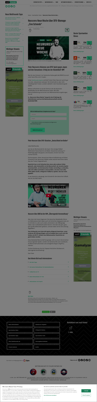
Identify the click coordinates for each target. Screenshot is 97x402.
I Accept (86, 390)
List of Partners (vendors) (50, 395)
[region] (48, 393)
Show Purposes (86, 395)
